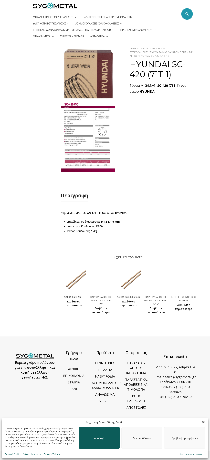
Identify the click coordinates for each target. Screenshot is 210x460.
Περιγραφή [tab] (74, 195)
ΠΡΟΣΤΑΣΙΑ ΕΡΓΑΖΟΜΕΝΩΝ (136, 30)
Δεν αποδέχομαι (142, 438)
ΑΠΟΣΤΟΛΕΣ (136, 407)
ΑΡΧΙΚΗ (74, 369)
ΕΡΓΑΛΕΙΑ (105, 370)
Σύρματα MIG (158, 52)
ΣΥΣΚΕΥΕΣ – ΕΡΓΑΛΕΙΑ (72, 36)
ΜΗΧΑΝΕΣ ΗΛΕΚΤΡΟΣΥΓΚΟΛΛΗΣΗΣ (53, 17)
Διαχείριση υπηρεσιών (191, 454)
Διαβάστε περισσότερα (73, 303)
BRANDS (73, 389)
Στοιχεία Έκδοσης (52, 454)
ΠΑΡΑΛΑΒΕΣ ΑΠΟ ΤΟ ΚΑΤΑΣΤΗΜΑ (136, 368)
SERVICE (105, 401)
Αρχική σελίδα (139, 48)
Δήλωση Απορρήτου (32, 454)
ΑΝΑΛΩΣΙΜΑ (97, 36)
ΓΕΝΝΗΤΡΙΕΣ (105, 363)
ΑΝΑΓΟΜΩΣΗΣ (178, 52)
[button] (203, 422)
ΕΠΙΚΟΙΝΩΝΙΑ (73, 375)
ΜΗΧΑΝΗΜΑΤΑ (41, 36)
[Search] (187, 14)
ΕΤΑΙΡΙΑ (74, 382)
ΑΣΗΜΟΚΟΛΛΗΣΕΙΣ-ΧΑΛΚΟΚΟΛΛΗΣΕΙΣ (97, 23)
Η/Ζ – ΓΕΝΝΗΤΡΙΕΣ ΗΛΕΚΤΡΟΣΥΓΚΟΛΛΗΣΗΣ (107, 17)
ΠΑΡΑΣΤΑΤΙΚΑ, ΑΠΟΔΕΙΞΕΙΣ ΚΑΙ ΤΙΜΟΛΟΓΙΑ (136, 384)
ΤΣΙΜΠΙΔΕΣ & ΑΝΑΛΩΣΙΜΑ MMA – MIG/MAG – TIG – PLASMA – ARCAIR (72, 30)
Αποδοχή (99, 438)
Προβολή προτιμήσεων (184, 438)
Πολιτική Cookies (13, 454)
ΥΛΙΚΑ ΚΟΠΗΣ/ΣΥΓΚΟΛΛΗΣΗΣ (49, 23)
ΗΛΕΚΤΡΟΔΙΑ (105, 376)
